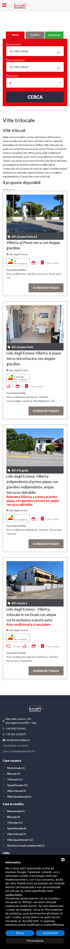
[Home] (20, 4)
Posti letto (12, 75)
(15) (15, 822)
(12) (20, 839)
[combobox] (35, 83)
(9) (13, 773)
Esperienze (54, 35)
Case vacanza (12, 760)
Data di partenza (15, 59)
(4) (16, 790)
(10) (17, 785)
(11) (15, 779)
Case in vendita (13, 804)
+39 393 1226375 (16, 734)
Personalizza (35, 940)
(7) (16, 834)
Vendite (35, 35)
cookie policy (13, 894)
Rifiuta (20, 933)
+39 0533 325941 (16, 728)
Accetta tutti (50, 933)
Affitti (15, 35)
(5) (19, 796)
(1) (16, 767)
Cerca (35, 97)
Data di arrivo (13, 44)
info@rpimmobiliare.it (18, 739)
